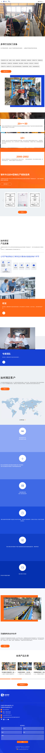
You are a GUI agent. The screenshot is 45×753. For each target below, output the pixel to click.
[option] (22, 91)
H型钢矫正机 (9, 63)
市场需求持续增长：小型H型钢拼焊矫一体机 (27, 672)
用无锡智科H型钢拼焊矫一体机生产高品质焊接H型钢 (12, 672)
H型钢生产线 (34, 60)
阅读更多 (22, 684)
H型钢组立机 (40, 60)
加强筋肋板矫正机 (36, 66)
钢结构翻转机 (15, 63)
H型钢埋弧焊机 (3, 63)
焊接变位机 (31, 63)
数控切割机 (21, 63)
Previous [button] (3, 200)
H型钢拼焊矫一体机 (4, 60)
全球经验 (21, 420)
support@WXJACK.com (7, 715)
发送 (22, 741)
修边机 (30, 66)
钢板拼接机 (18, 60)
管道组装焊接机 (25, 66)
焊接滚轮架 (26, 63)
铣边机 (14, 60)
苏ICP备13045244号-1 (25, 747)
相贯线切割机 (23, 60)
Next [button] (41, 200)
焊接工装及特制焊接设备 (17, 66)
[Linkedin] (4, 720)
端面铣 (10, 60)
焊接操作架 (36, 63)
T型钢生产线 (3, 66)
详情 (22, 212)
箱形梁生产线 (9, 66)
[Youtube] (8, 720)
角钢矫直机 (29, 60)
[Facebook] (2, 720)
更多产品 (6, 71)
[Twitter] (6, 720)
